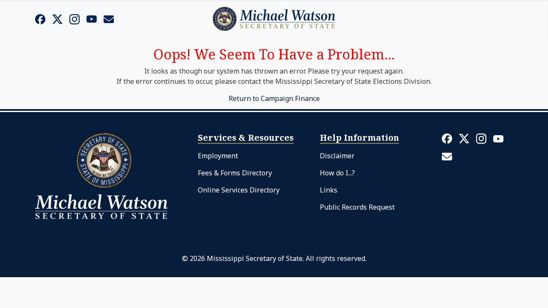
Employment (218, 155)
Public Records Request (357, 207)
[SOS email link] (109, 18)
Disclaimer (337, 155)
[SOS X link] (57, 18)
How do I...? (337, 173)
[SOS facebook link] (40, 18)
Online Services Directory (239, 190)
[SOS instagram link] (74, 18)
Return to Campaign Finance (274, 98)
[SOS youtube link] (91, 18)
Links (328, 190)
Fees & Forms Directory (235, 173)
